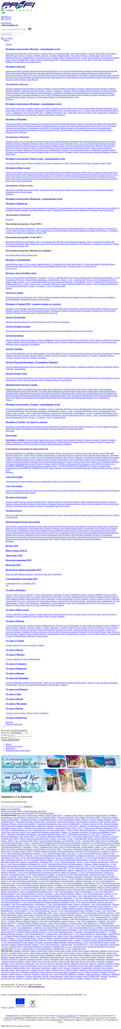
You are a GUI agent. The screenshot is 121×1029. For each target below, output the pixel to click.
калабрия (55, 970)
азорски (5, 962)
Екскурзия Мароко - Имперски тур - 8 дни (29, 864)
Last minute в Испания (102, 124)
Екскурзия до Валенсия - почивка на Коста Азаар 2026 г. (28, 108)
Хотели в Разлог (74, 481)
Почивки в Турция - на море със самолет (27, 422)
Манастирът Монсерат (91, 468)
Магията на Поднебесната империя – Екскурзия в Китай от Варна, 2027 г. (37, 834)
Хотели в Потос (49, 378)
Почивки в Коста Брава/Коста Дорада (21, 152)
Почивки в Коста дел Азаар (76, 144)
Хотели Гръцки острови (18, 326)
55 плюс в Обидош (43, 614)
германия (110, 962)
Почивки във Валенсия (97, 144)
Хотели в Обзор (34, 504)
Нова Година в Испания (78, 130)
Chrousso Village (70, 389)
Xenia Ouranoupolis (74, 396)
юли (8, 972)
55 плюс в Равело (13, 630)
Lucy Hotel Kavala (102, 398)
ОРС (37, 813)
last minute (55, 959)
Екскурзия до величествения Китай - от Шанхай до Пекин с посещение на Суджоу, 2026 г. (42, 826)
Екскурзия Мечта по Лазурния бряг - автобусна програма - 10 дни (72, 881)
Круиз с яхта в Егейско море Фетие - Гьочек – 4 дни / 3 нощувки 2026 (84, 284)
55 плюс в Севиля (96, 599)
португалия (42, 951)
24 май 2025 (57, 574)
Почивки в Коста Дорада (40, 144)
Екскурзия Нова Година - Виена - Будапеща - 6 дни (62, 906)
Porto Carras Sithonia (14, 398)
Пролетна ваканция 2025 (19, 560)
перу (38, 964)
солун (56, 974)
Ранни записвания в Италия (17, 73)
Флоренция (53, 462)
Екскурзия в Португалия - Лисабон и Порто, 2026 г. (91, 163)
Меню (6, 40)
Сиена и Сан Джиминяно (101, 462)
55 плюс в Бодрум (13, 645)
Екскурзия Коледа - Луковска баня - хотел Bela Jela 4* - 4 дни (54, 934)
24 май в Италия (18, 80)
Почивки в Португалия (18, 168)
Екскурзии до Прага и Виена (41, 444)
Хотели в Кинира (31, 380)
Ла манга (110, 955)
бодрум (112, 972)
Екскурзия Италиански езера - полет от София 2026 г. (59, 824)
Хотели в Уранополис (61, 322)
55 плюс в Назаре (58, 614)
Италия (9, 44)
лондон (46, 959)
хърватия (101, 962)
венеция (19, 957)
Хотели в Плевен (94, 515)
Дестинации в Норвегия (18, 215)
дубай (32, 953)
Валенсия (102, 953)
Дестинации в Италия (17, 84)
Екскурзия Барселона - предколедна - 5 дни (34, 904)
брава (15, 955)
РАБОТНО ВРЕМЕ (68, 974)
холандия (27, 974)
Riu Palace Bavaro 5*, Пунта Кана (29, 266)
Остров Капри (49, 453)
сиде (3, 972)
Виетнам (73, 955)
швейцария (44, 957)
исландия (73, 972)
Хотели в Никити (86, 353)
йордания (13, 962)
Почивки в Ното (84, 91)
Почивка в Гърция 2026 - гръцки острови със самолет (33, 304)
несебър (45, 976)
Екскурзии (10, 431)
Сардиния (96, 955)
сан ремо (69, 957)
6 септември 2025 (13, 583)
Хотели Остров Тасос (16, 373)
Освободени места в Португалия (87, 177)
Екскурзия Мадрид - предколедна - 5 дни (83, 883)
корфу (28, 962)
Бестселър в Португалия (81, 179)
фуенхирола (69, 978)
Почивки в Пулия (50, 89)
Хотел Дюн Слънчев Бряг (59, 533)
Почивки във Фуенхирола (72, 148)
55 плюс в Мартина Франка (91, 626)
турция (67, 953)
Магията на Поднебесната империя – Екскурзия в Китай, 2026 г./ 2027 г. (54, 828)
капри (34, 962)
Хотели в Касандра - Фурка (94, 342)
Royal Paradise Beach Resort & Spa (48, 398)
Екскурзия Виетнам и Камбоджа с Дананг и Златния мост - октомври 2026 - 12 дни (57, 861)
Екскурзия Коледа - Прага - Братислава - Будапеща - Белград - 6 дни (92, 913)
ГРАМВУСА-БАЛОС (40, 468)
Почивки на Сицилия (72, 93)
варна (12, 957)
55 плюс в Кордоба (40, 605)
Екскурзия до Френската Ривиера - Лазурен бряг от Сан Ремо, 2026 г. (34, 849)
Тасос (12, 964)
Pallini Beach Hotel (68, 394)
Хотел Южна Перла (37, 529)
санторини (34, 957)
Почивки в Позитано (56, 97)
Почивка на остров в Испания (62, 126)
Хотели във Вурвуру (54, 353)
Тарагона (34, 462)
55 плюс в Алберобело (46, 630)
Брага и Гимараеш (58, 455)
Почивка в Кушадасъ (75, 429)
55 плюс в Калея (57, 603)
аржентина (34, 972)
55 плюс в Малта (14, 650)
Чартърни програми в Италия (41, 73)
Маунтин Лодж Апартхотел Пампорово (22, 537)
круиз (73, 959)
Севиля (102, 453)
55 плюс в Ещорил (57, 616)
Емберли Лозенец (35, 526)
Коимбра (109, 190)
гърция (94, 953)
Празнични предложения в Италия (44, 71)
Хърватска (45, 968)
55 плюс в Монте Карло (30, 659)
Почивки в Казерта (90, 95)
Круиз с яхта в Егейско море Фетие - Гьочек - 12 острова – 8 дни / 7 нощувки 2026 (62, 285)
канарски (59, 964)
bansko (76, 970)
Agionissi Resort (92, 391)
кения (55, 978)
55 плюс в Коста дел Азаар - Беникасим (65, 597)
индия (61, 957)
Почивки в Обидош (48, 190)
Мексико (75, 964)
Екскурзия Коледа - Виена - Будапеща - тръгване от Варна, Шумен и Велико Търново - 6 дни (59, 938)
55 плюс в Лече (41, 636)
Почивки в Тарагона (53, 148)
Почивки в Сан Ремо (99, 91)
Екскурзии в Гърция (94, 442)
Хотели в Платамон (37, 367)
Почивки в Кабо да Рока (15, 192)
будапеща (5, 964)
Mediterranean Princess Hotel (64, 391)
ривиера (96, 968)
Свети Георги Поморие (38, 531)
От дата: (4, 735)
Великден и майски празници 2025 (23, 570)
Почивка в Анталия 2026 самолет (45, 427)
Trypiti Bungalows (105, 389)
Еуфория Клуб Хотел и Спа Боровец (97, 535)
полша (104, 978)
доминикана (29, 964)
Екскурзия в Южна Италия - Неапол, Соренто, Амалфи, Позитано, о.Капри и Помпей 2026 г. (61, 54)
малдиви (23, 959)
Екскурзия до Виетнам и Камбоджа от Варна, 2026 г (84, 849)
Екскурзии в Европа (53, 440)
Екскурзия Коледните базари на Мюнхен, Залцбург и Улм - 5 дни (54, 902)
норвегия (54, 957)
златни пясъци (46, 972)
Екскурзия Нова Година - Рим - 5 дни (98, 896)
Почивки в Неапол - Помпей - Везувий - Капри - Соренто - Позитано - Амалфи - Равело (41, 91)
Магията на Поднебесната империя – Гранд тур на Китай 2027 (31, 242)
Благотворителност (47, 813)
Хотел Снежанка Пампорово (50, 537)
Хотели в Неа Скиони (22, 342)
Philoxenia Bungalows (107, 391)
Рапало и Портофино (16, 464)
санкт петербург (56, 976)
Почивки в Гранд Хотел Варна (18, 751)
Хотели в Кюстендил (77, 491)
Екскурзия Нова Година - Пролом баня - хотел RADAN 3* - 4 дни (67, 917)
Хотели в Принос (45, 380)
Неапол (9, 453)
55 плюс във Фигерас (64, 599)
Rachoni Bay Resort (55, 389)
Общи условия (23, 811)
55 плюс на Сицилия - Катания (72, 632)
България (9, 472)
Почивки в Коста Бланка (93, 148)
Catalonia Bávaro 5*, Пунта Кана (49, 264)
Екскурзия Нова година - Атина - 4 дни (17, 909)
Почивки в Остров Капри (37, 97)
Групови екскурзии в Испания (18, 124)
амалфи (58, 955)
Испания (9, 99)
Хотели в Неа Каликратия (72, 342)
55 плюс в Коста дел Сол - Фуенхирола (21, 601)
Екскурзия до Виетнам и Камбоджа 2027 (66, 244)
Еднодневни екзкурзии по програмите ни (27, 449)
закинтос (93, 964)
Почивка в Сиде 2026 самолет (97, 427)
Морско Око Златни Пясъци (54, 526)
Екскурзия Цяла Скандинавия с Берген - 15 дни (54, 879)
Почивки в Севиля (36, 148)
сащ (2, 968)
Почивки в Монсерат (95, 146)
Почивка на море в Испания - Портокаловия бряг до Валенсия (39, 115)
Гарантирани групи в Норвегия (100, 210)
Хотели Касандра (15, 335)
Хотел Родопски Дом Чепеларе (70, 535)
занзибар (98, 966)
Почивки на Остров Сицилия (93, 93)
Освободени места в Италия (107, 75)
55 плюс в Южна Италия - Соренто (20, 626)
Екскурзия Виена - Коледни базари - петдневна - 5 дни (23, 896)
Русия (82, 962)
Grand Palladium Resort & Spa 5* (56, 266)
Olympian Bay (55, 394)
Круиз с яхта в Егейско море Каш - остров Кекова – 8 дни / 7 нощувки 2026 (75, 282)
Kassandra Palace (12, 394)
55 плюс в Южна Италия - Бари (98, 632)
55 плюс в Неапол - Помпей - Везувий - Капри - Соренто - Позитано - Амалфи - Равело (62, 627)
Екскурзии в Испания (38, 442)
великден (47, 962)
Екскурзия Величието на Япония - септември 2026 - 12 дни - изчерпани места (55, 947)
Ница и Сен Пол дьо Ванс (69, 462)
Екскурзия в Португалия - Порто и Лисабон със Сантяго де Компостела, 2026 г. (38, 163)
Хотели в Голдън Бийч (83, 378)
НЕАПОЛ (5, 959)
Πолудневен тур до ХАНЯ (88, 464)
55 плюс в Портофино (70, 626)
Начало (8, 744)
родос (40, 966)
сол (28, 955)
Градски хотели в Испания (16, 128)
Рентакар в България (14, 724)
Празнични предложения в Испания (45, 124)
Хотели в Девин (31, 491)
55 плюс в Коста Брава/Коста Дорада (79, 603)
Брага (80, 190)
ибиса (93, 962)
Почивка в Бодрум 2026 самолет (35, 429)
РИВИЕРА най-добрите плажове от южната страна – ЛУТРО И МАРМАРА (46, 466)
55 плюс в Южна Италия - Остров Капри (41, 634)
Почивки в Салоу (58, 144)
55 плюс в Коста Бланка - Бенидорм (52, 601)
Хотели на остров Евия (40, 299)
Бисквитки (30, 813)
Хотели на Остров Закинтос (38, 331)
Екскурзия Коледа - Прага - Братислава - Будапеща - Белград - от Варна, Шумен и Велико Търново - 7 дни (45, 915)
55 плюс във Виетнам (17, 689)
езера (67, 959)
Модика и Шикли (84, 460)
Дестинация (6, 730)
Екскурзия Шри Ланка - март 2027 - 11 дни (65, 853)
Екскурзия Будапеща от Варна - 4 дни (16, 866)
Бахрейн (22, 955)
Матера (71, 457)
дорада (60, 953)
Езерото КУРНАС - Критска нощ (64, 464)
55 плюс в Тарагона (111, 599)
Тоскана (52, 953)
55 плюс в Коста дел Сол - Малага (19, 595)
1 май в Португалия (24, 181)
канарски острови (35, 959)
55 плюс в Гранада (56, 605)
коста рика (57, 972)
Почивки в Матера (108, 89)
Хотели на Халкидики (15, 297)
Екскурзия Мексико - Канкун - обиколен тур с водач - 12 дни (75, 870)
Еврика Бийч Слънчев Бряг (82, 529)
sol (14, 978)
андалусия (84, 957)
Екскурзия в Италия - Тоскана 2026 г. (86, 56)
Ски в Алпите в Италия (67, 71)
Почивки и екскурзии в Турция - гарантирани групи (33, 404)
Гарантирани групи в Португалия (57, 179)
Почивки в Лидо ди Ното (41, 95)
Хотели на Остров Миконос (61, 331)
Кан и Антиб (31, 464)
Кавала (36, 978)
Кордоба (9, 455)
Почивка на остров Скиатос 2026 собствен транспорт (36, 313)
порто (79, 953)
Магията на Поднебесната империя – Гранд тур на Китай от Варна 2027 (86, 242)
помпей (88, 978)
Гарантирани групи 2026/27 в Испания (43, 128)
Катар (49, 978)
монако (8, 968)
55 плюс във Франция (17, 678)
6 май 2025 (47, 574)
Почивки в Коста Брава (52, 142)
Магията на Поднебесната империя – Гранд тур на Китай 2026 (31, 228)
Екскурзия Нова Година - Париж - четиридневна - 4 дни (49, 889)
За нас (9, 809)
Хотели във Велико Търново (75, 515)
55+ (7, 586)
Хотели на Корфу (86, 297)
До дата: (4, 737)
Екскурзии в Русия (21, 444)
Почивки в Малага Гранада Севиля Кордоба (68, 146)
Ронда (110, 460)
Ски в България (14, 477)
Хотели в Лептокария (103, 367)
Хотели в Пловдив (26, 515)
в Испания (64, 124)
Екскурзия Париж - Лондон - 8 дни (75, 862)
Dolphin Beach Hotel (90, 396)
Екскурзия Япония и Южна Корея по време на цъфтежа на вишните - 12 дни (70, 856)
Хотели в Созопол (62, 506)
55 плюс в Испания (108, 126)
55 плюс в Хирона (80, 599)
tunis (61, 978)
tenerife (67, 964)
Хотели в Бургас (40, 502)
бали (40, 962)
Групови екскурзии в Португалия (19, 172)
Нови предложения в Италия (38, 77)
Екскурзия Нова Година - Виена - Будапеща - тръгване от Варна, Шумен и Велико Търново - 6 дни (48, 942)
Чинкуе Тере (44, 462)
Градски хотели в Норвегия (84, 208)
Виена (81, 955)
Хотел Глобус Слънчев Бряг (17, 526)
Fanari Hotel (24, 394)
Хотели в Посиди (54, 342)
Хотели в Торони (44, 356)
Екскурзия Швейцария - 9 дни (51, 877)
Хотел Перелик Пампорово (46, 535)
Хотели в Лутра (88, 340)
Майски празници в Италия (89, 71)
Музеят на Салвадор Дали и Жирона (80, 455)
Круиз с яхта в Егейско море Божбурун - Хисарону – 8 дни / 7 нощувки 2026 (36, 278)
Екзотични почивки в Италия (18, 75)
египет (20, 953)
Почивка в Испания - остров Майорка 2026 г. (45, 111)
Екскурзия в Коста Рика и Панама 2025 (21, 255)
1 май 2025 (37, 574)
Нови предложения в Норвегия (74, 210)
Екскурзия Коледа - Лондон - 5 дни (102, 894)
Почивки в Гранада (110, 152)
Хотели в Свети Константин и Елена (20, 493)
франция (34, 955)
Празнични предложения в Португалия (49, 172)
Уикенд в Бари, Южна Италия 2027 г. (45, 60)
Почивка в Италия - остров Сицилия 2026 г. (82, 58)
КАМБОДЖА (94, 976)
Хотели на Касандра (14, 322)
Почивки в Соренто (35, 89)
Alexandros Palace (46, 391)
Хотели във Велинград (15, 491)
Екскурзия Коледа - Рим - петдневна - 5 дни (64, 896)
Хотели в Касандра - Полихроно (26, 344)
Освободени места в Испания (71, 128)
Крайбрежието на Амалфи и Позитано (27, 453)
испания (12, 953)
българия (5, 970)
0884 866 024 (6, 17)
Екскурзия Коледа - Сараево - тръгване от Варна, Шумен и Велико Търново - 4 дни (40, 919)
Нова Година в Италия (100, 77)
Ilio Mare (35, 391)
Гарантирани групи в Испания (38, 130)
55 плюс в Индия (14, 708)
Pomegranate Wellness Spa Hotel (36, 396)
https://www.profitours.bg (66, 1016)
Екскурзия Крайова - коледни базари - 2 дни (62, 921)
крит (117, 955)
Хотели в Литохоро (53, 367)
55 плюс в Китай (14, 699)
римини (93, 957)
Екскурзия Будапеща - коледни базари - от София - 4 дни (45, 885)
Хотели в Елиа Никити (103, 353)
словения (36, 974)
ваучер (73, 976)
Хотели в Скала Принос (102, 378)
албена (88, 972)
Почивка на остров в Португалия (68, 175)
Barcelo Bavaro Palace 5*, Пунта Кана (21, 264)
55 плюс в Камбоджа (16, 717)
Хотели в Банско (12, 481)
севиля (80, 976)
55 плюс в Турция (15, 640)
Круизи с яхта (11, 268)
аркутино (96, 978)
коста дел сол (113, 951)
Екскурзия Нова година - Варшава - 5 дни (86, 885)
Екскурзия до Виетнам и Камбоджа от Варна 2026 (79, 231)
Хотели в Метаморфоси (35, 353)
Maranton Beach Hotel (57, 396)
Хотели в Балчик (27, 502)
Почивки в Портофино (67, 89)
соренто (33, 951)
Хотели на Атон (45, 322)
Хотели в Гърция (14, 292)
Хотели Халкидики (15, 317)
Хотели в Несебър (20, 504)
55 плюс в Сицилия (28, 630)
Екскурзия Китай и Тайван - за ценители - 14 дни (53, 875)
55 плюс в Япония (15, 673)
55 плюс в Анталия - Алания (32, 645)
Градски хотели (14, 510)
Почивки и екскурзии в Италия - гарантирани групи (33, 49)
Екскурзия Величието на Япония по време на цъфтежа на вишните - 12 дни (53, 873)
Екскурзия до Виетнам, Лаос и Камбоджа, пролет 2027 (28, 244)
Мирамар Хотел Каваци (76, 526)
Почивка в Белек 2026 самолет (72, 427)
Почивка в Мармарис (57, 429)
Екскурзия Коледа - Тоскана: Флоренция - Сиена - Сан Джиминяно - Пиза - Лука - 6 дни (58, 912)
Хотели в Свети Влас (110, 504)
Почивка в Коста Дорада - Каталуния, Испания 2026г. (73, 108)
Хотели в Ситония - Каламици (34, 358)
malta (18, 970)
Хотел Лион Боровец (92, 539)
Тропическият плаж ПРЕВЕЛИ (18, 468)
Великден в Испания (97, 130)
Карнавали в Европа (20, 442)
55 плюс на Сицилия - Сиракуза (101, 630)
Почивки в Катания (60, 95)
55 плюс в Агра (12, 713)
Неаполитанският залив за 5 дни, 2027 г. (77, 60)
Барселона (18, 462)
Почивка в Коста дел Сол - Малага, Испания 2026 (84, 111)
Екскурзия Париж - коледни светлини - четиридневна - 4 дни (41, 883)
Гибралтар (110, 453)
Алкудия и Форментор (45, 457)
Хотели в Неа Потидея (104, 340)
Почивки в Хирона (20, 148)
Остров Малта (62, 460)
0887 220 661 (6, 19)
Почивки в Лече (72, 97)
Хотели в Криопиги (29, 340)
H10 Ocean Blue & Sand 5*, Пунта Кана (78, 264)
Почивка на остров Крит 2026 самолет (53, 309)
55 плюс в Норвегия (64, 208)
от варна (86, 953)
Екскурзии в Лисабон (14, 190)
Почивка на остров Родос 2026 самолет (86, 309)
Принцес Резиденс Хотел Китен (58, 529)
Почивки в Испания (16, 119)
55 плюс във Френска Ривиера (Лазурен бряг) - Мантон (45, 685)
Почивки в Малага (34, 142)
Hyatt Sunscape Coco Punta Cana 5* (83, 266)
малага (76, 957)
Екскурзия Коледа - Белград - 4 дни (49, 911)
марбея (15, 968)
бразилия (20, 964)
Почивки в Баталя (90, 190)
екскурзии (107, 970)
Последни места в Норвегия (50, 210)
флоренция (100, 959)
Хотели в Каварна (87, 502)
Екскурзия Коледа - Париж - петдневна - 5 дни (40, 894)
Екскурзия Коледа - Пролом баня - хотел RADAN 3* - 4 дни (69, 945)
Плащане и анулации (37, 811)
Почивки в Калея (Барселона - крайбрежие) (41, 150)
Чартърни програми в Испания (36, 126)
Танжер (16, 455)
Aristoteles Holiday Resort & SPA (18, 391)
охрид (60, 968)
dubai (47, 970)
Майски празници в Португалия (78, 172)
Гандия (81, 966)
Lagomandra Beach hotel (108, 396)
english (12, 974)
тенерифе (17, 951)
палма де (20, 978)
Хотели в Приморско (65, 504)
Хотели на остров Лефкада (104, 297)
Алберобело (79, 457)
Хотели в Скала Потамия (16, 378)
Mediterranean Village (14, 389)
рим (80, 951)
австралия (45, 974)
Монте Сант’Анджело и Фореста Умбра (40, 460)
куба (103, 955)
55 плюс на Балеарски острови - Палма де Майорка (82, 595)
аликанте (63, 966)
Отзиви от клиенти (8, 811)
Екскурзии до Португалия (57, 442)
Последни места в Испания (95, 128)
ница (28, 968)
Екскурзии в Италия (77, 442)
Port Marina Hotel (110, 394)
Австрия (101, 964)
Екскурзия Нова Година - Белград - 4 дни (100, 906)
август (62, 970)
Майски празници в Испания (81, 124)
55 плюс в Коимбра (22, 616)
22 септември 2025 (27, 583)
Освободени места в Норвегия (26, 210)
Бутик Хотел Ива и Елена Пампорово (77, 537)
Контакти (16, 809)
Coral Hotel (113, 526)
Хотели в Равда (80, 504)
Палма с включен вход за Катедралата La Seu (74, 453)
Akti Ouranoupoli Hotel (15, 396)
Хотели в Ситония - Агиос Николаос (67, 356)
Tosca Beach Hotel (30, 389)
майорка (103, 951)
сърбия (54, 968)
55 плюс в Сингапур (16, 664)
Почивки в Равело (19, 93)
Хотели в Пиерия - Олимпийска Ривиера (78, 367)
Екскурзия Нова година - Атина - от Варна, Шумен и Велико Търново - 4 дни (65, 909)
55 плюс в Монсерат (47, 599)
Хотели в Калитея (62, 340)
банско (69, 970)
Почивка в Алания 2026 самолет (19, 427)
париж (38, 953)
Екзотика (9, 219)
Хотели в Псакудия (70, 353)
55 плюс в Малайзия (16, 703)
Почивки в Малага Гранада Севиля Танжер (32, 146)
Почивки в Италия (15, 66)
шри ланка (89, 966)
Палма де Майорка (46, 955)
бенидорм (75, 962)
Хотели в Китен (101, 502)
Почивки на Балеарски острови (103, 142)
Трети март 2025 (14, 555)
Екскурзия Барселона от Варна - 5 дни (99, 853)
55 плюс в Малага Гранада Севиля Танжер (99, 597)
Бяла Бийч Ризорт (103, 531)
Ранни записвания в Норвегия (43, 208)
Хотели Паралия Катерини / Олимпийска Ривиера (32, 362)
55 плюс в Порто (28, 614)
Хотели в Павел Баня (95, 491)
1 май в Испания (20, 132)
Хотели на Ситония (30, 322)
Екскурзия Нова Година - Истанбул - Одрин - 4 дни (85, 911)
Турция (9, 400)
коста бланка (6, 978)
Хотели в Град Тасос (34, 378)
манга (12, 970)
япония (45, 953)
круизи (110, 968)
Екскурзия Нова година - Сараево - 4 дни (23, 906)
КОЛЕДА (14, 959)
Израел (21, 962)
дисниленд (35, 968)
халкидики (75, 968)
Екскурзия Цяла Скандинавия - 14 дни (28, 881)
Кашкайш (102, 190)
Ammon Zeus (81, 394)
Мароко (88, 955)
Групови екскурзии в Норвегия (18, 208)
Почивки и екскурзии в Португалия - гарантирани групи (35, 158)
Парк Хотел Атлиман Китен (97, 526)
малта (26, 953)
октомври (81, 974)
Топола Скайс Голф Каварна (17, 531)
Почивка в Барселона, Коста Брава (76, 142)
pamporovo (106, 974)
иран (85, 976)
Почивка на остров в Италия (99, 73)
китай (74, 951)
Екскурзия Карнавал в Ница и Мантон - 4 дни (19, 856)
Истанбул (5, 957)
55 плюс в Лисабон (13, 614)
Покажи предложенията (10, 740)
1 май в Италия (32, 80)
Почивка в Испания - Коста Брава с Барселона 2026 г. (79, 817)
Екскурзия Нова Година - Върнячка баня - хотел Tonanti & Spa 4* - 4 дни (51, 925)
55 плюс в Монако (15, 654)
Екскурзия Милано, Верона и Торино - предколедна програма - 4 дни (52, 887)
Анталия (47, 966)
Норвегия (9, 194)
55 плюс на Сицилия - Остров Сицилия (71, 630)
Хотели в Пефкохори (46, 340)
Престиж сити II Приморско (17, 529)
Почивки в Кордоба (94, 152)
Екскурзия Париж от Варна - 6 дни (45, 860)
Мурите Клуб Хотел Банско (104, 537)
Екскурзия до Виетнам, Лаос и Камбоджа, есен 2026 (38, 231)
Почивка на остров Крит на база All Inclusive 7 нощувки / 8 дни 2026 (72, 843)
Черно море (10, 748)
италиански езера (113, 959)
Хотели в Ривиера (94, 504)
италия (57, 951)
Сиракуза (72, 460)
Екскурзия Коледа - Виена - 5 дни (73, 894)
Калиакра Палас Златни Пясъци (36, 533)
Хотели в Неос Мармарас (16, 353)
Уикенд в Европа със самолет (88, 440)
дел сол (81, 972)
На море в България (16, 497)
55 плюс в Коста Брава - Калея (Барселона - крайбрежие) (90, 601)
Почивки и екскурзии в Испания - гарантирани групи (33, 104)
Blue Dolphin (42, 389)
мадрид (66, 955)
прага (73, 953)
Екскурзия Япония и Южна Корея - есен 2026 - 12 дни (82, 860)
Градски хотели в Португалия (28, 177)
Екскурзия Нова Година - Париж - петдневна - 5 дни (74, 904)
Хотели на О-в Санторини (16, 331)
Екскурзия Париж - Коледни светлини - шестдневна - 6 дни (29, 900)
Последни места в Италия (16, 77)
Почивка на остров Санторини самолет (67, 311)
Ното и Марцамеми (99, 460)
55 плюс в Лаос (13, 694)
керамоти (20, 976)
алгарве (34, 970)
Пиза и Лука (85, 462)
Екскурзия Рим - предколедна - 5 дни (88, 889)
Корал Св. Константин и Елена (83, 531)
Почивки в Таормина (22, 95)
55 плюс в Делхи (25, 713)
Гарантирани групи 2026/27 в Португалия (57, 177)
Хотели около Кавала (70, 297)
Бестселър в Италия (83, 77)
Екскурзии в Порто (31, 190)
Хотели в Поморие (111, 491)
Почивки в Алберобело (53, 93)
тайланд (109, 957)
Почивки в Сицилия (35, 93)
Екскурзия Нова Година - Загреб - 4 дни (24, 917)
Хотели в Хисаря (45, 491)
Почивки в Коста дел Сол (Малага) (50, 152)
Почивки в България (14, 746)
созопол (115, 970)
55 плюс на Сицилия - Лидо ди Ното (45, 632)
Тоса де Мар (24, 455)
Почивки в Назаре (63, 190)
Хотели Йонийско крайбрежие (18, 299)
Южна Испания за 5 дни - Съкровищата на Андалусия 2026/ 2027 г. (39, 830)
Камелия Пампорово (100, 533)
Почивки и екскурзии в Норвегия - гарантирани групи (34, 199)
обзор (65, 972)
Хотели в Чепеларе (59, 481)
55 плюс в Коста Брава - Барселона (48, 595)
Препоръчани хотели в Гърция (21, 385)
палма (109, 953)
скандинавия (31, 966)
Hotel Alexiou (82, 389)
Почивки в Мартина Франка (88, 89)
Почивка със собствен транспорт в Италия (70, 73)
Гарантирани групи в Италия (62, 77)
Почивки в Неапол (19, 97)
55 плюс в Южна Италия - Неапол (72, 634)
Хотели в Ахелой (13, 502)
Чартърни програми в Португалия (40, 175)
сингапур (51, 964)
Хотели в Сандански (60, 491)
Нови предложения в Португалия (29, 179)
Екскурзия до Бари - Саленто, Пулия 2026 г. (88, 53)
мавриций (116, 974)
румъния (101, 957)
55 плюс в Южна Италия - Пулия (48, 626)
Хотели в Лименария (65, 378)
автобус (41, 970)
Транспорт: (5, 733)
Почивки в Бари (75, 95)
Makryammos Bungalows (85, 398)
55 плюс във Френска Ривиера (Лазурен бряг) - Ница (27, 683)
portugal (104, 976)
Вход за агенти (7, 38)
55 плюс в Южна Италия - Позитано (20, 636)
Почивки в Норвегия (16, 203)
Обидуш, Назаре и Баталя (40, 455)
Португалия (10, 154)
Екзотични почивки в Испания (87, 126)
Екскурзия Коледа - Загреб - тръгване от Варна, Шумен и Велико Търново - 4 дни (50, 930)
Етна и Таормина (43, 464)
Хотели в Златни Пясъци (70, 502)
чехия (22, 966)
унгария (28, 976)
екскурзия (37, 976)
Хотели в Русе (107, 515)
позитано (28, 978)
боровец (4, 974)
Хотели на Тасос (30, 297)
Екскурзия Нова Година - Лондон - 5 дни (71, 900)
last (51, 974)
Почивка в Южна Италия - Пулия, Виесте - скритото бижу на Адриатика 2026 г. (38, 53)
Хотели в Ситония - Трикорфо (94, 356)
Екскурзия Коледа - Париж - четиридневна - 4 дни (21, 898)
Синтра (74, 190)
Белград (18, 974)
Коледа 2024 (12, 546)
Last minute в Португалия (102, 172)
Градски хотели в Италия (55, 75)
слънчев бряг (86, 968)
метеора (12, 976)
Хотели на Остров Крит (83, 331)
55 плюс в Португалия (17, 610)
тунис (9, 955)
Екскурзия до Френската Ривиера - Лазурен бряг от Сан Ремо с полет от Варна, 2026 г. (59, 57)
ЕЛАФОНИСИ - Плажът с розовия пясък (93, 466)
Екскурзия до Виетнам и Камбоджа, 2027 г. (54, 837)
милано (55, 962)
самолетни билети (93, 974)
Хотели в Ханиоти (13, 340)
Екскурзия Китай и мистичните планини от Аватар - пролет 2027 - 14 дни (44, 868)
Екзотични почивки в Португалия (96, 175)
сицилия (25, 951)
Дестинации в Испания (17, 137)
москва (67, 968)
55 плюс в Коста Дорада (23, 605)
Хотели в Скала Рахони (62, 380)
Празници (10, 541)
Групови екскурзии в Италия (17, 71)
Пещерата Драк (61, 457)
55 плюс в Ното (80, 628)
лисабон (86, 951)
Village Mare (93, 389)
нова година (66, 951)
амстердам (83, 964)
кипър (26, 957)
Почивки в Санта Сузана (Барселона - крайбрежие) (80, 150)
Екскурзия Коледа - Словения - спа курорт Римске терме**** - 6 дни (45, 928)
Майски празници (25, 574)
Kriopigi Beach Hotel (95, 394)
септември (79, 978)
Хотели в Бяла (53, 502)
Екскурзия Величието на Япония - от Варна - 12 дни (28, 870)
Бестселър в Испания (59, 130)
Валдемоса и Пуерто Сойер (25, 457)
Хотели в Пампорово (43, 481)
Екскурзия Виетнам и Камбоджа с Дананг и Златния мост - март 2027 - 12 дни (59, 858)
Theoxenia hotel (28, 398)
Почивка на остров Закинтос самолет (35, 311)
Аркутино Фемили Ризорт (81, 533)
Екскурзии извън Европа (35, 440)
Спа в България (14, 486)
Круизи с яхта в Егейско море (21, 273)
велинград (25, 970)
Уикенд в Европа (69, 440)
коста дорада (81, 959)
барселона (95, 951)
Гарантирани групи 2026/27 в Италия (81, 75)
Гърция (9, 288)
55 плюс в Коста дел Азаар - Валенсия (33, 597)
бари (62, 959)
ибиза (66, 976)
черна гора (15, 972)
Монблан (26, 462)
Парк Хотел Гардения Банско (37, 539)
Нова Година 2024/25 (16, 550)
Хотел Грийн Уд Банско (58, 539)
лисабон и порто (113, 964)
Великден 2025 (13, 565)
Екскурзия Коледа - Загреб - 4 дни (55, 936)
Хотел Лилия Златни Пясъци (105, 529)
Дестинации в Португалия (19, 185)
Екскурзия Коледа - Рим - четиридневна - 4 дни (79, 892)
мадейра (4, 953)
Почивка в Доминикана (18, 260)
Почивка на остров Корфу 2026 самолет (22, 309)
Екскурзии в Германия (62, 444)
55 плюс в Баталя (101, 614)
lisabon (22, 968)
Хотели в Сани (76, 340)
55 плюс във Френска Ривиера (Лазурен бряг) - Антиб (71, 683)
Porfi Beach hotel (68, 398)
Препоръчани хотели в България (23, 522)
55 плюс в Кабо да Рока (39, 616)
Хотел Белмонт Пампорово (24, 535)
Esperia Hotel (81, 391)
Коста (43, 964)
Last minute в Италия (109, 71)
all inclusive (107, 966)
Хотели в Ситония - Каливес (25, 356)
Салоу (116, 966)
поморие (95, 972)
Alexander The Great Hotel (39, 394)
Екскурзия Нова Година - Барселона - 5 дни (60, 898)
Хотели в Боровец (26, 481)
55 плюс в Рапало (111, 628)
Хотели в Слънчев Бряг (45, 506)
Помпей (78, 468)
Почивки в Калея (108, 150)
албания (91, 959)
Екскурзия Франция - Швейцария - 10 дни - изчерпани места (60, 949)
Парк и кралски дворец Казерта (62, 468)
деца (88, 962)
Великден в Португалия (100, 179)
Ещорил (29, 192)
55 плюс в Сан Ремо (96, 628)
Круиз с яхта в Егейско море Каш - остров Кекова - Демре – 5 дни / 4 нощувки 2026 (52, 280)
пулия (50, 951)
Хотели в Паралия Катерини (49, 297)
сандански (112, 976)
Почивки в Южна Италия (16, 89)
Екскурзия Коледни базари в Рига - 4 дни (41, 892)
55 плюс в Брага (87, 614)
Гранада (96, 453)
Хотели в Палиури (39, 342)
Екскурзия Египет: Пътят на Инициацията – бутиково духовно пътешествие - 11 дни (82, 864)
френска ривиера (12, 966)
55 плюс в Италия (37, 75)
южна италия (64, 962)
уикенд (55, 966)
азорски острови (95, 970)
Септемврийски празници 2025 (22, 579)
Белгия (43, 978)
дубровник (72, 966)
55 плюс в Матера (110, 626)
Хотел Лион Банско (76, 539)
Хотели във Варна (42, 515)
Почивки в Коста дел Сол (16, 142)
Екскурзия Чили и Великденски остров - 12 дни (27, 853)
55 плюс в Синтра (73, 614)
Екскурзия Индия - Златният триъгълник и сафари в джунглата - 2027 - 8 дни (64, 866)
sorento (5, 976)
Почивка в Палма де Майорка (18, 144)
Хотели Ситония (14, 349)
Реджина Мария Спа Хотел (59, 531)
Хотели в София (12, 515)
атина (103, 968)
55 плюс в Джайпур (41, 713)
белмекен (104, 972)
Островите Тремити (92, 457)
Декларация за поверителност (13, 813)
